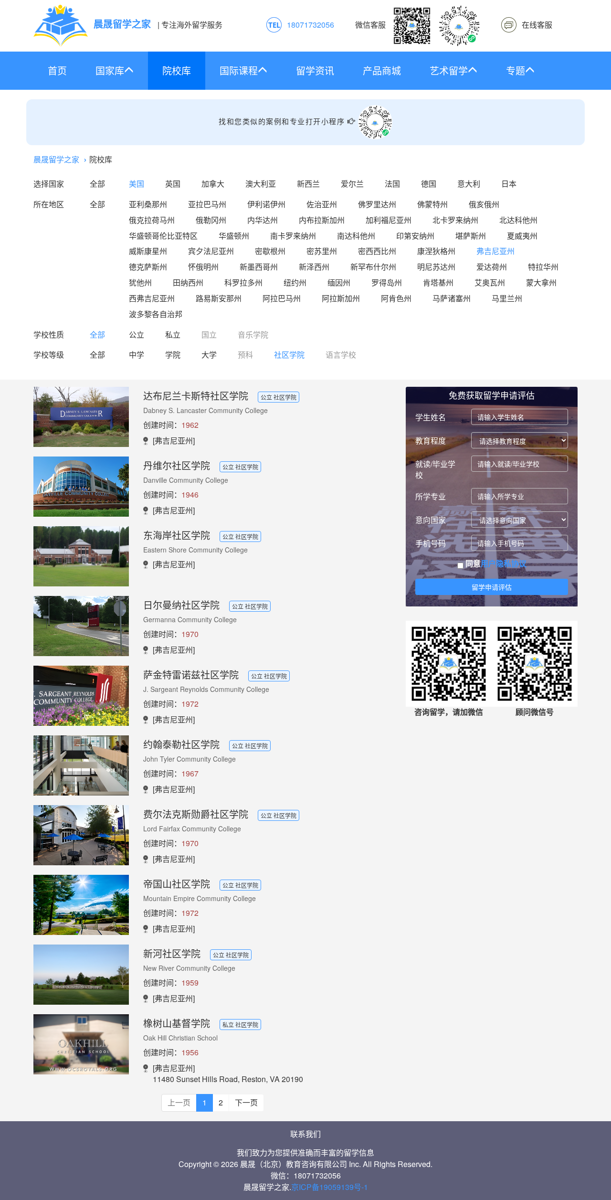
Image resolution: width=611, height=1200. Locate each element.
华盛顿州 (234, 235)
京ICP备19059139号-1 (329, 1186)
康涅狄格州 (436, 250)
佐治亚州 (321, 204)
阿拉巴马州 (282, 298)
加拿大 (212, 183)
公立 (136, 334)
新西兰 (308, 183)
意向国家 (430, 519)
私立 (172, 334)
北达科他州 (518, 219)
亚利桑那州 (148, 204)
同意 (495, 563)
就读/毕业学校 (435, 469)
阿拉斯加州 (341, 298)
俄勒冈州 (211, 219)
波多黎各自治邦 (155, 313)
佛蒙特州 (432, 204)
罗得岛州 (386, 282)
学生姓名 (430, 417)
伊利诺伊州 (266, 204)
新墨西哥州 (259, 266)
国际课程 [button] (239, 70)
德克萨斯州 (148, 266)
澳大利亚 (260, 183)
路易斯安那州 (219, 298)
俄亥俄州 (484, 204)
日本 (508, 183)
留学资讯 (315, 70)
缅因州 (338, 282)
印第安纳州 (415, 235)
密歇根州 (270, 250)
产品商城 (382, 70)
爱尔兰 (352, 183)
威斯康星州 (148, 250)
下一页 (246, 1102)
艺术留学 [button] (449, 70)
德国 (428, 183)
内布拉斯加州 (322, 219)
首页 (57, 70)
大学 (209, 354)
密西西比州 (377, 250)
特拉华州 (543, 266)
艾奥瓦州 (489, 282)
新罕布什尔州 (373, 266)
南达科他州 (356, 235)
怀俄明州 (203, 266)
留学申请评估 (492, 587)
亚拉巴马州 (207, 204)
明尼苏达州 (436, 266)
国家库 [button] (109, 70)
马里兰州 (507, 298)
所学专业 (430, 496)
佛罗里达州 (377, 204)
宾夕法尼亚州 (211, 250)
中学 (136, 354)
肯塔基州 (438, 282)
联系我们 (305, 1133)
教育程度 (430, 440)
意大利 (468, 183)
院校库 (176, 70)
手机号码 (430, 543)
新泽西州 (314, 266)
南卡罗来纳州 (293, 235)
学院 (172, 354)
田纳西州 (188, 282)
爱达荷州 (491, 266)
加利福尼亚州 (388, 219)
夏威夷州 (522, 235)
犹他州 (140, 282)
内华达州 (262, 219)
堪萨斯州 (470, 235)
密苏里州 (321, 250)
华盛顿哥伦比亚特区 (163, 235)
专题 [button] (515, 70)
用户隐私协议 (504, 563)
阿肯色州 (396, 298)
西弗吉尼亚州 (152, 298)
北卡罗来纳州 (455, 219)
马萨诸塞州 (451, 298)
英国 (172, 183)
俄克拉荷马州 (152, 219)
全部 (97, 183)
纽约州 (295, 282)
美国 (136, 183)
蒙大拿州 (541, 282)
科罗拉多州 (243, 282)
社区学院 (289, 354)
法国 (392, 183)
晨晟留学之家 (56, 159)
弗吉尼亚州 (495, 250)
